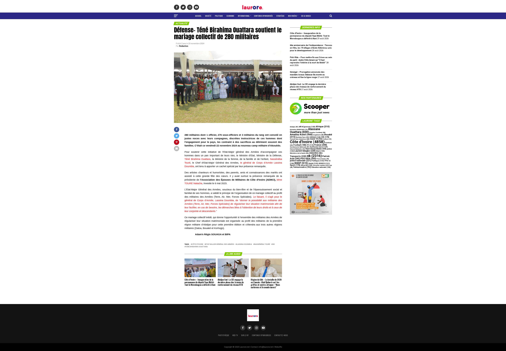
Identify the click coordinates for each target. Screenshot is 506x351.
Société (208, 15)
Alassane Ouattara (305, 130)
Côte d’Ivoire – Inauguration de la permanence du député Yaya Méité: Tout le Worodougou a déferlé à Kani (310, 36)
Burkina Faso (302, 137)
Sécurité (306, 165)
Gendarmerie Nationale (299, 147)
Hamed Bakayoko (297, 149)
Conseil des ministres (299, 139)
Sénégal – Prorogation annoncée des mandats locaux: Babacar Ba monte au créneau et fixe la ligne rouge (307, 74)
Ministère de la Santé (299, 153)
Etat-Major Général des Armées (220, 244)
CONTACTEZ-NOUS (281, 335)
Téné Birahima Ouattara (197, 247)
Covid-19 (316, 139)
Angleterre (318, 135)
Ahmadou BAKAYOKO (299, 129)
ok (273, 244)
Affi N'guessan (307, 127)
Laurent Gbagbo (305, 151)
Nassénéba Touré (262, 244)
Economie (230, 15)
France (320, 145)
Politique (219, 15)
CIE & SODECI (306, 15)
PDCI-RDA (308, 158)
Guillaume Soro (319, 147)
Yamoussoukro (302, 167)
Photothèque (223, 335)
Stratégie (280, 15)
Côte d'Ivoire (197, 244)
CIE (325, 137)
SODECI (324, 163)
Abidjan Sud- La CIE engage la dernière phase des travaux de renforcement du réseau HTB (308, 87)
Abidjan (294, 127)
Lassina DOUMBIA (244, 244)
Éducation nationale (321, 167)
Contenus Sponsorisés (263, 15)
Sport (295, 165)
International (244, 15)
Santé (313, 163)
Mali (320, 151)
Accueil (198, 15)
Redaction (183, 46)
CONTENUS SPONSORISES (261, 335)
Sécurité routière (321, 165)
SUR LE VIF (245, 335)
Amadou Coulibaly (317, 132)
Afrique (323, 126)
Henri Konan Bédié (315, 149)
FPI (310, 145)
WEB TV (235, 335)
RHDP (301, 163)
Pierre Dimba (323, 159)
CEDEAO (315, 137)
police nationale (300, 160)
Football (299, 145)
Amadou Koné (301, 134)
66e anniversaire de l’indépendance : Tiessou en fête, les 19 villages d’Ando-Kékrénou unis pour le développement (311, 48)
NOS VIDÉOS (292, 15)
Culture (327, 139)
